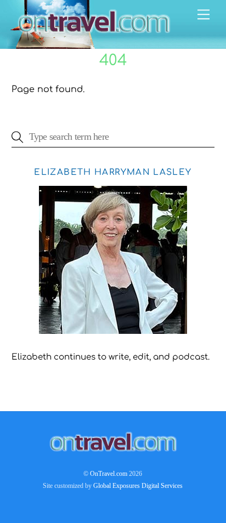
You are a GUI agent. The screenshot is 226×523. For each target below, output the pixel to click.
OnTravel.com (108, 473)
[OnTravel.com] (94, 35)
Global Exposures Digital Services (138, 486)
